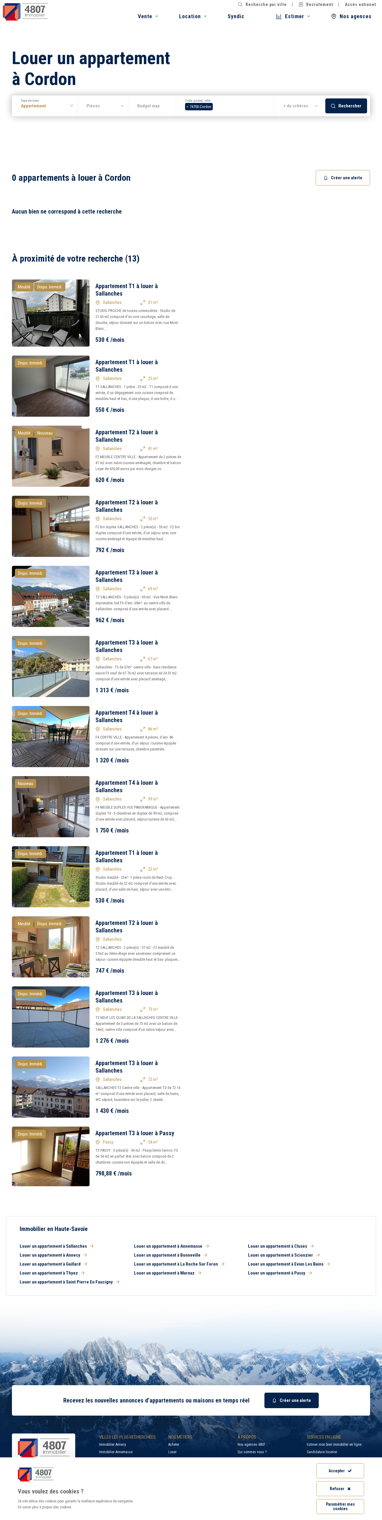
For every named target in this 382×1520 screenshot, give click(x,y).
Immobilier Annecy (112, 1444)
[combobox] (225, 105)
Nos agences (356, 16)
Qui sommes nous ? (252, 1452)
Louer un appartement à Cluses (277, 1246)
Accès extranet (360, 4)
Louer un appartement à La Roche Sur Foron (176, 1264)
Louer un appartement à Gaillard (50, 1264)
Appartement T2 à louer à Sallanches (127, 436)
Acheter (173, 1444)
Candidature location (322, 1452)
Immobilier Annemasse (116, 1452)
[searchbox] (216, 105)
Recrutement (319, 4)
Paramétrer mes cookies (340, 1506)
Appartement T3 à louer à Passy (135, 1133)
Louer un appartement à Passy (276, 1273)
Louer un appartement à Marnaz (164, 1273)
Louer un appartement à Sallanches (53, 1246)
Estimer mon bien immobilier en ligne (334, 1444)
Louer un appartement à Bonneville (167, 1255)
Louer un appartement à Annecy (50, 1255)
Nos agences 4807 (251, 1444)
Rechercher (349, 106)
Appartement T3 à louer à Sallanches (127, 576)
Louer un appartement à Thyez (49, 1273)
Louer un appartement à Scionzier (280, 1255)
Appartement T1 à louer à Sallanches (127, 289)
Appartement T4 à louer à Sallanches (127, 716)
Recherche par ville (266, 4)
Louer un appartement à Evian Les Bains (286, 1264)
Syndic (236, 16)
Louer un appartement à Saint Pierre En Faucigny (66, 1282)
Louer (172, 1452)
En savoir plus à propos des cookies (44, 1507)
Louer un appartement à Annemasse (168, 1246)
